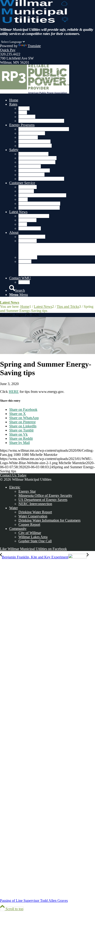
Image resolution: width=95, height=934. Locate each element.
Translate (34, 46)
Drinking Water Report (35, 512)
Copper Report (29, 524)
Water (13, 508)
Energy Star (27, 491)
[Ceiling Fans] (47, 353)
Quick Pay (7, 50)
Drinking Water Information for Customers (49, 520)
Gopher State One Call (35, 541)
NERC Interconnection (35, 504)
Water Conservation (32, 516)
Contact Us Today (13, 475)
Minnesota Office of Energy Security (45, 495)
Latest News (9, 302)
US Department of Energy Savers (42, 500)
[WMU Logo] (34, 22)
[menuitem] (52, 100)
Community (18, 529)
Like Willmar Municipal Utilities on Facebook (33, 549)
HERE (14, 392)
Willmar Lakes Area (33, 537)
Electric (14, 487)
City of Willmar (29, 533)
